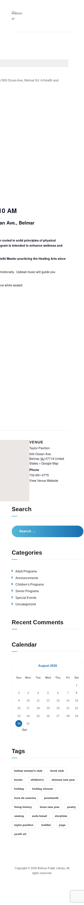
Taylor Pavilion (39, 448)
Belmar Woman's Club (28, 770)
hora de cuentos (25, 797)
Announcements (26, 578)
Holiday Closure (42, 788)
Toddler (46, 825)
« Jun (23, 729)
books (18, 779)
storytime (61, 815)
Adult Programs (26, 571)
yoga (62, 825)
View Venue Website (43, 480)
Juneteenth (51, 797)
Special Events (25, 597)
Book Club (57, 770)
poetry (71, 806)
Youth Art (20, 834)
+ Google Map (48, 463)
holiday (19, 788)
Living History (23, 806)
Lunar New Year (49, 806)
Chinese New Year (63, 779)
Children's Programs (29, 584)
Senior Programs (27, 591)
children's (37, 779)
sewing (19, 815)
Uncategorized (25, 604)
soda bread (39, 815)
